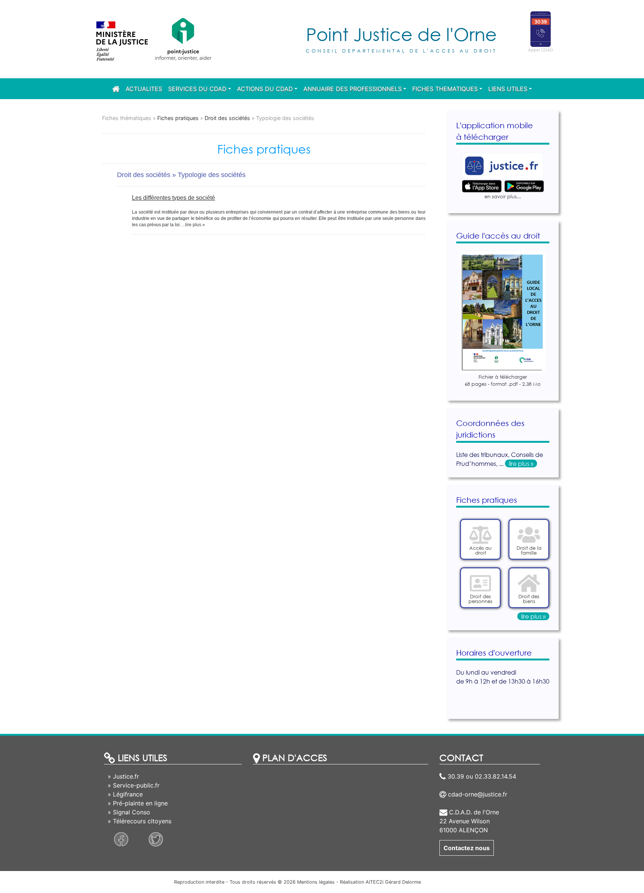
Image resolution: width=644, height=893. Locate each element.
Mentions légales (316, 882)
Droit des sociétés (228, 118)
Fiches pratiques (178, 118)
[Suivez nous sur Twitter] (155, 838)
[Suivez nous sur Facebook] (121, 838)
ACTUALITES (144, 88)
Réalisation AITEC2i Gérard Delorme (380, 882)
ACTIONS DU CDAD (265, 88)
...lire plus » (193, 224)
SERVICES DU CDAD (197, 88)
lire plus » (521, 463)
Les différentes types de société (173, 198)
